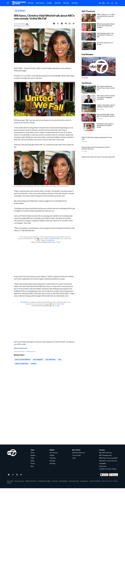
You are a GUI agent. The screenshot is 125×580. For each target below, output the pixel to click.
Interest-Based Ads (63, 481)
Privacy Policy (10, 481)
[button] (8, 3)
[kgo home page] (11, 452)
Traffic (32, 458)
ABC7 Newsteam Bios (105, 455)
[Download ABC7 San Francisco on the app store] (104, 474)
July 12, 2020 (56, 306)
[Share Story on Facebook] (54, 23)
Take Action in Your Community (108, 461)
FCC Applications (84, 481)
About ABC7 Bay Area (105, 452)
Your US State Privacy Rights (44, 481)
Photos (33, 463)
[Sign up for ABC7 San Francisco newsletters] (21, 474)
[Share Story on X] (57, 23)
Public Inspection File (74, 481)
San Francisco (40, 3)
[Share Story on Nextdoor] (65, 23)
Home (32, 452)
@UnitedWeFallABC (54, 238)
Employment (102, 466)
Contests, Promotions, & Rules (107, 469)
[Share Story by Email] (69, 23)
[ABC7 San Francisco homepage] (18, 3)
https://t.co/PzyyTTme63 (58, 304)
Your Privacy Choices (19, 481)
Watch (32, 461)
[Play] (99, 66)
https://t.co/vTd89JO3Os (48, 240)
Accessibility (102, 463)
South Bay (58, 3)
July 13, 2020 (56, 242)
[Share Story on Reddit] (61, 23)
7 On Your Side (76, 455)
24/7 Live (30, 3)
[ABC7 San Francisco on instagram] (17, 474)
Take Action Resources (78, 452)
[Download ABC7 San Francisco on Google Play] (113, 474)
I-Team (74, 458)
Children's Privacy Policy (30, 481)
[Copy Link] (73, 23)
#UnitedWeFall (24, 302)
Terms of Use (55, 481)
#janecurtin (22, 238)
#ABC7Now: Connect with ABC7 (108, 458)
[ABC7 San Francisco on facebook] (8, 474)
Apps (32, 466)
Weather (33, 455)
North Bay (75, 3)
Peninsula (66, 3)
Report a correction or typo (20, 348)
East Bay (49, 3)
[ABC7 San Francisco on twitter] (13, 474)
